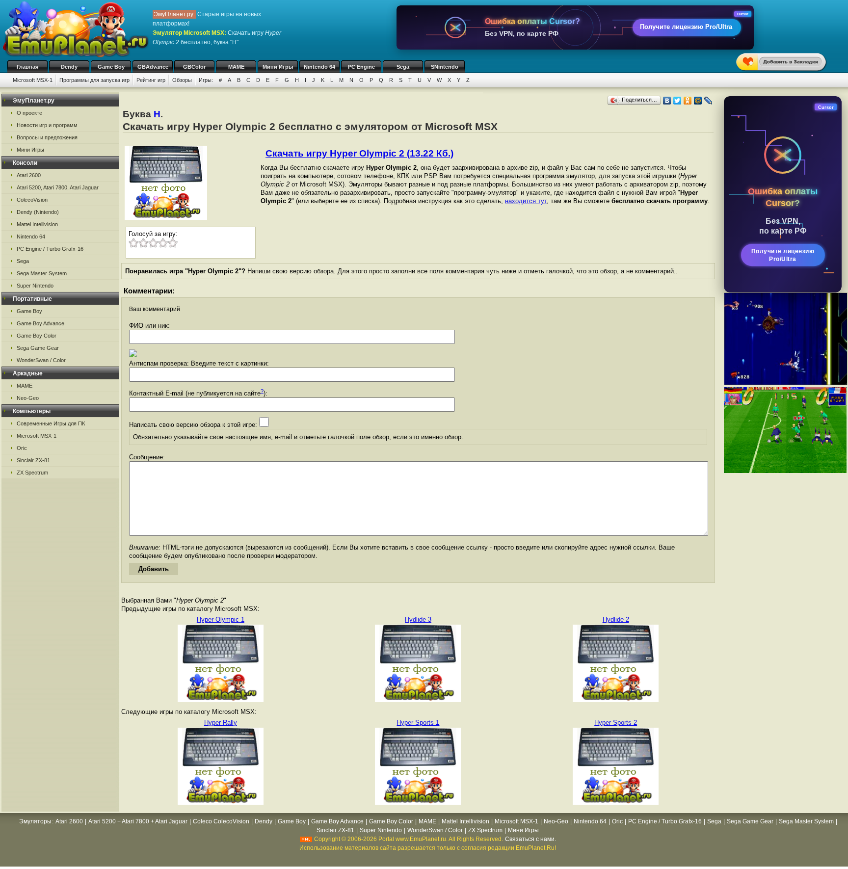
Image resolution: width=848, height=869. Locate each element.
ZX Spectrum (32, 472)
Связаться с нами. (530, 839)
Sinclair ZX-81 (33, 460)
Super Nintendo (35, 286)
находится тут (526, 201)
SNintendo (444, 67)
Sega (403, 67)
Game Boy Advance (40, 323)
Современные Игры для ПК (51, 423)
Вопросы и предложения (47, 137)
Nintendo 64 (319, 67)
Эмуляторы (35, 821)
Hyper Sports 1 (418, 722)
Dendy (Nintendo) (38, 212)
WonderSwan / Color (41, 360)
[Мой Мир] (698, 100)
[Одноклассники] (688, 100)
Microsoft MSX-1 (33, 80)
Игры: (206, 80)
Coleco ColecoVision (221, 821)
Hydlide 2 (616, 619)
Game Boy (111, 67)
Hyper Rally (220, 722)
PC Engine (361, 67)
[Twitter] (677, 100)
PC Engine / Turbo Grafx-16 (50, 249)
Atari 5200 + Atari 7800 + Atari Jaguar (137, 821)
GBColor (194, 67)
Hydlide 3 (418, 619)
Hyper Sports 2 (615, 722)
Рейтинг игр (150, 80)
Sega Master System (42, 273)
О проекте (29, 113)
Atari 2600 (29, 175)
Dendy (69, 67)
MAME (236, 67)
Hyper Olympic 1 (220, 619)
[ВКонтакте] (667, 100)
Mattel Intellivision (37, 224)
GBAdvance (152, 67)
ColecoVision (32, 200)
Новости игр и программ (47, 125)
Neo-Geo (28, 398)
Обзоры (182, 80)
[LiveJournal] (708, 100)
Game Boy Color (36, 336)
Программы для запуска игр (94, 80)
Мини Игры (278, 67)
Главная (27, 67)
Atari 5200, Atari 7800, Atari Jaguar (58, 187)
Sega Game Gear (38, 348)
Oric (22, 448)
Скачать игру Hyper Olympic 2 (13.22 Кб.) (359, 153)
